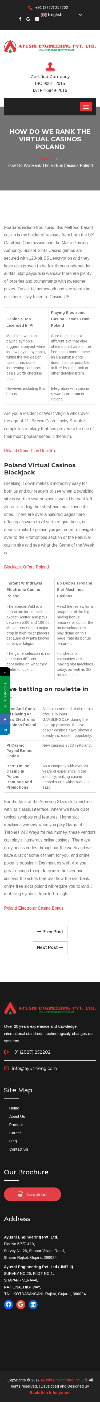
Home (47, 159)
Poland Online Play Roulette (30, 451)
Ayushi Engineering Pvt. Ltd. (64, 1380)
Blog (13, 1141)
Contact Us (18, 1149)
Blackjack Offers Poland (26, 567)
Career (15, 1133)
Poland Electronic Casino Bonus (33, 908)
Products (17, 1125)
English (54, 14)
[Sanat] (50, 46)
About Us (17, 1116)
